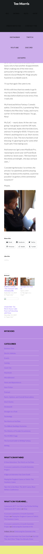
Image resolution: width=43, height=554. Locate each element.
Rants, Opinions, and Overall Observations (19, 397)
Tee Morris (21, 3)
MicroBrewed (9, 377)
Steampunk (8, 407)
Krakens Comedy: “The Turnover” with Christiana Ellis (11, 289)
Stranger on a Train (10, 412)
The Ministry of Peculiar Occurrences (17, 431)
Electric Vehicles (10, 353)
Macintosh (8, 373)
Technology (8, 416)
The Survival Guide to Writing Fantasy (17, 441)
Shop (25, 509)
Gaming (6, 363)
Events (6, 358)
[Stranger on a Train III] (27, 282)
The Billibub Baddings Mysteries (15, 426)
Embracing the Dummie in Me (22, 527)
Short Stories (9, 402)
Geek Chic (8, 368)
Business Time (9, 348)
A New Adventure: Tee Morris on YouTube (19, 462)
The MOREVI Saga (10, 436)
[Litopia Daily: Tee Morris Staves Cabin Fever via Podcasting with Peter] (11, 302)
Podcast (7, 392)
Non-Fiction (8, 387)
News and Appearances (12, 382)
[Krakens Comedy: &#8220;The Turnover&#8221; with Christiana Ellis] (11, 282)
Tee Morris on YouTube (12, 421)
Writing (6, 446)
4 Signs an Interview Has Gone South (17, 474)
